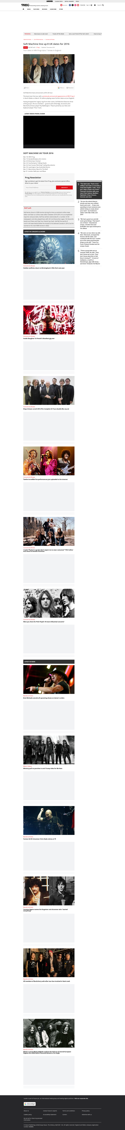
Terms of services (45, 192)
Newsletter (71, 88)
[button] (100, 5)
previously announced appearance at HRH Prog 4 (58, 96)
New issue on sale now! (41, 34)
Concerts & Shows (50, 39)
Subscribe (82, 5)
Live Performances (38, 39)
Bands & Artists (27, 39)
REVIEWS (44, 9)
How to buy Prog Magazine (102, 34)
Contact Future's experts (50, 1111)
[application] (48, 130)
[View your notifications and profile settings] (95, 5)
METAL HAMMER (69, 1)
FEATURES (36, 9)
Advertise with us (87, 1114)
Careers (64, 1114)
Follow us (62, 88)
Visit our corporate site (81, 1098)
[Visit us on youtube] (78, 5)
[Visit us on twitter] (73, 5)
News (25, 47)
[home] (23, 9)
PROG (77, 1)
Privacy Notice (28, 193)
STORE (61, 9)
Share (27, 88)
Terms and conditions (68, 1111)
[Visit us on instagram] (75, 5)
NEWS (29, 9)
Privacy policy (86, 1111)
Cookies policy (28, 1114)
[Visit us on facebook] (70, 5)
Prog (38, 47)
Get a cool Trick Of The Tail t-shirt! (79, 34)
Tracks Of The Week (58, 34)
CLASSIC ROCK (58, 1)
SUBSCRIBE (53, 9)
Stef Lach (32, 47)
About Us (26, 1111)
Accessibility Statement (49, 1114)
